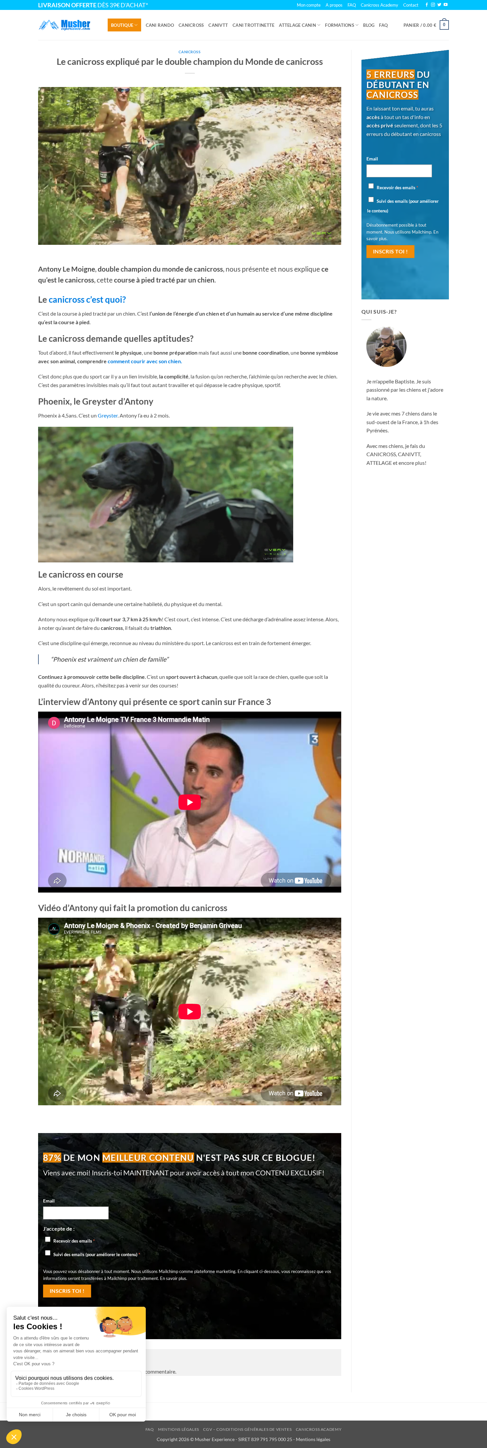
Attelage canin (297, 25)
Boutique (122, 25)
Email (49, 1201)
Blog (368, 25)
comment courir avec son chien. (145, 361)
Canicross (191, 25)
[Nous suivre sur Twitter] (439, 5)
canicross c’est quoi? (87, 299)
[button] (426, 25)
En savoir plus (173, 1278)
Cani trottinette (253, 25)
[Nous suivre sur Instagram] (433, 5)
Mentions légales (178, 1429)
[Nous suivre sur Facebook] (427, 5)
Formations (339, 25)
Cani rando (160, 25)
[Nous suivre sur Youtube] (446, 5)
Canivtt (218, 25)
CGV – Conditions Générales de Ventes (247, 1429)
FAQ (383, 25)
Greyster (108, 415)
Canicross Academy (379, 5)
